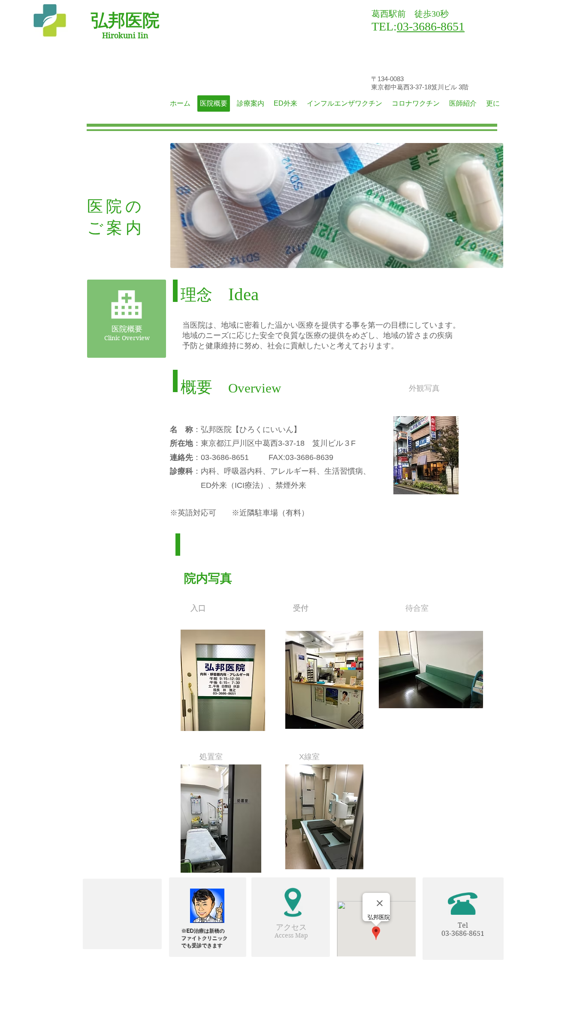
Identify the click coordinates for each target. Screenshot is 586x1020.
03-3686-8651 (431, 26)
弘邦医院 (125, 20)
